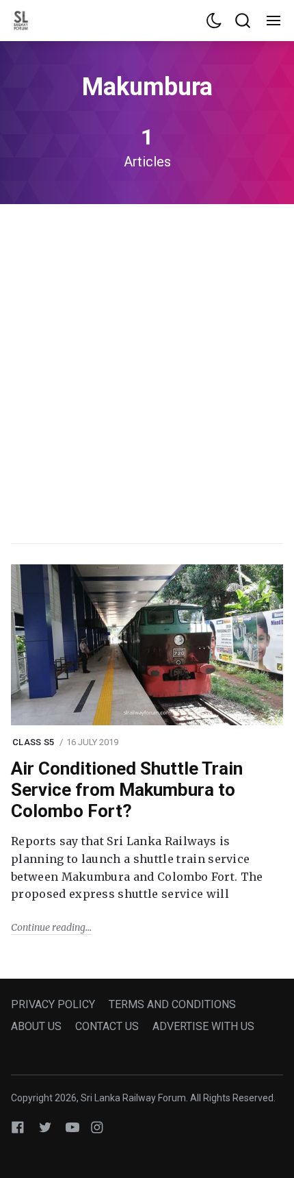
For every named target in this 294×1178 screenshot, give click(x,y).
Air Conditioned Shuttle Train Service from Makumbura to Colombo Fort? (127, 789)
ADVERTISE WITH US (203, 1026)
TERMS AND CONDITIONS (172, 1004)
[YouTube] (72, 1126)
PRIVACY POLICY (53, 1004)
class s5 (33, 742)
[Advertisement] (147, 372)
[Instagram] (97, 1126)
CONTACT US (107, 1026)
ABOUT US (36, 1026)
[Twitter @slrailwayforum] (45, 1126)
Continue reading (48, 927)
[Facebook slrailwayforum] (18, 1126)
